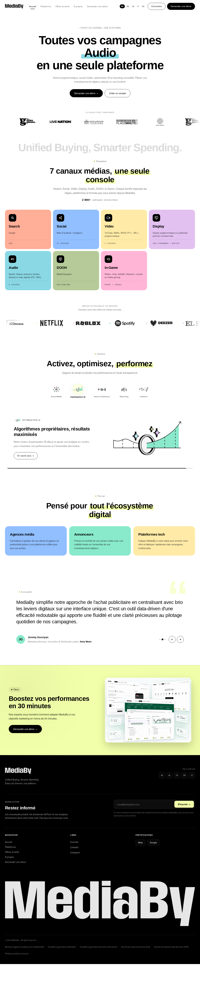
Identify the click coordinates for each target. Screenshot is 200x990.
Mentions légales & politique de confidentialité (24, 941)
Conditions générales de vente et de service (98, 941)
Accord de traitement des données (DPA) (171, 941)
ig (169, 770)
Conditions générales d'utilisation (62, 941)
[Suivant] (180, 633)
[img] (100, 898)
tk (177, 770)
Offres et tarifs (62, 6)
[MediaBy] (14, 6)
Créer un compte (117, 93)
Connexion (156, 6)
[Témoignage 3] (165, 634)
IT (138, 6)
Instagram (75, 847)
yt (192, 770)
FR (122, 6)
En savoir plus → (25, 450)
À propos (78, 6)
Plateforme (45, 6)
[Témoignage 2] (162, 634)
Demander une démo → (86, 93)
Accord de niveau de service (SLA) (135, 941)
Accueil (32, 6)
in (162, 770)
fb (184, 770)
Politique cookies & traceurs (17, 948)
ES (133, 6)
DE (143, 6)
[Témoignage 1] (160, 634)
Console (74, 836)
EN (128, 6)
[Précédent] (172, 633)
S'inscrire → (184, 798)
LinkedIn (74, 841)
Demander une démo (97, 6)
